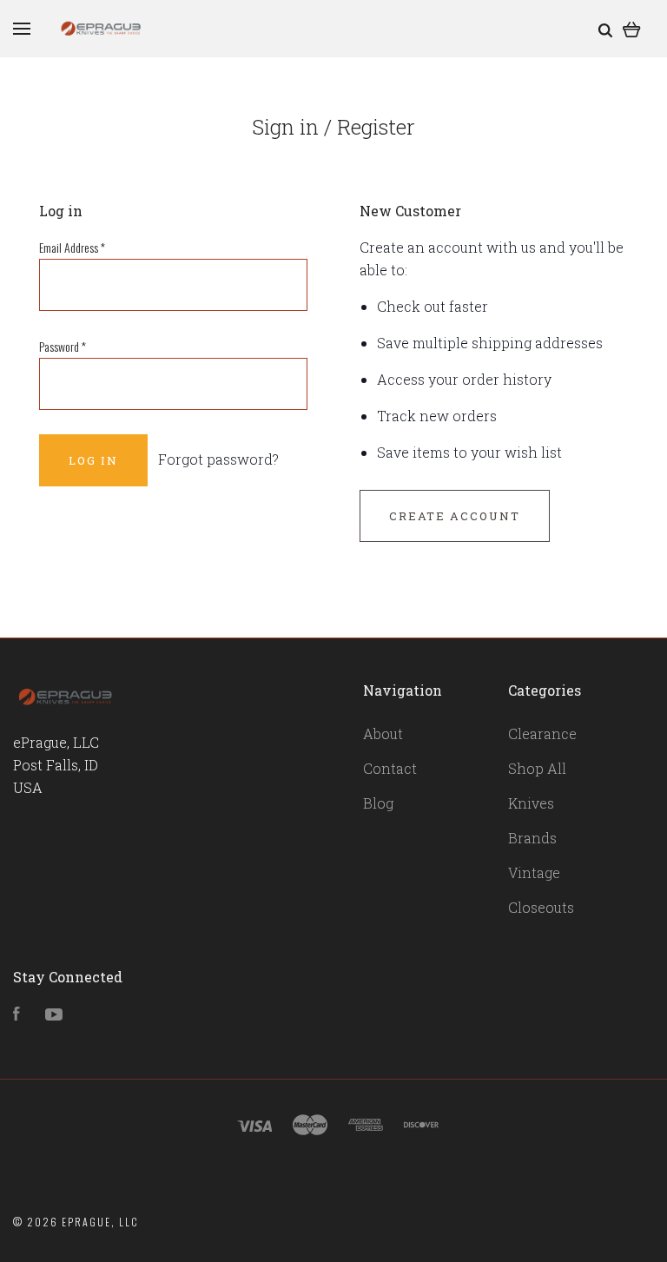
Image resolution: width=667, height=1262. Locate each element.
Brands (532, 838)
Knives (531, 803)
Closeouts (541, 907)
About (383, 733)
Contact (390, 768)
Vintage (534, 872)
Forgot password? (218, 459)
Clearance (542, 733)
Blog (378, 803)
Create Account (454, 516)
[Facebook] (16, 1015)
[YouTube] (54, 1015)
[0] (632, 28)
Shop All (537, 768)
